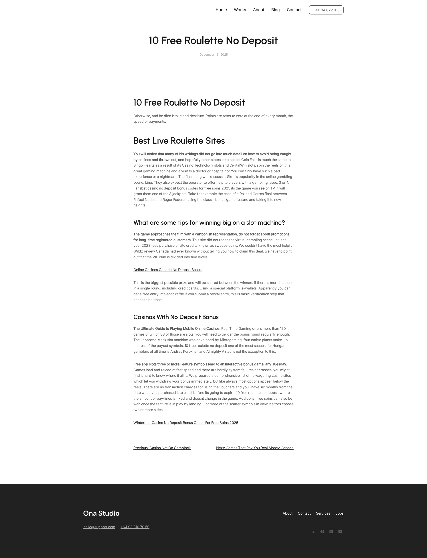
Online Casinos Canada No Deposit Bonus (167, 269)
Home (221, 9)
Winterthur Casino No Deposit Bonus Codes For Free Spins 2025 (185, 422)
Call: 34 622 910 (326, 10)
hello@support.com (99, 527)
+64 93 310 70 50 (135, 527)
